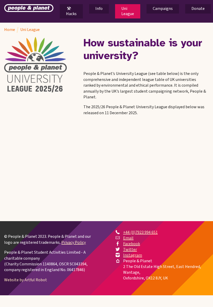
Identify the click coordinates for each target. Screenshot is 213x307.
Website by (25, 280)
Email (128, 238)
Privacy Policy (73, 242)
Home (9, 30)
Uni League (127, 11)
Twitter (130, 249)
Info (99, 8)
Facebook (131, 244)
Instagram (132, 255)
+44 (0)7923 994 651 (140, 232)
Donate (198, 8)
